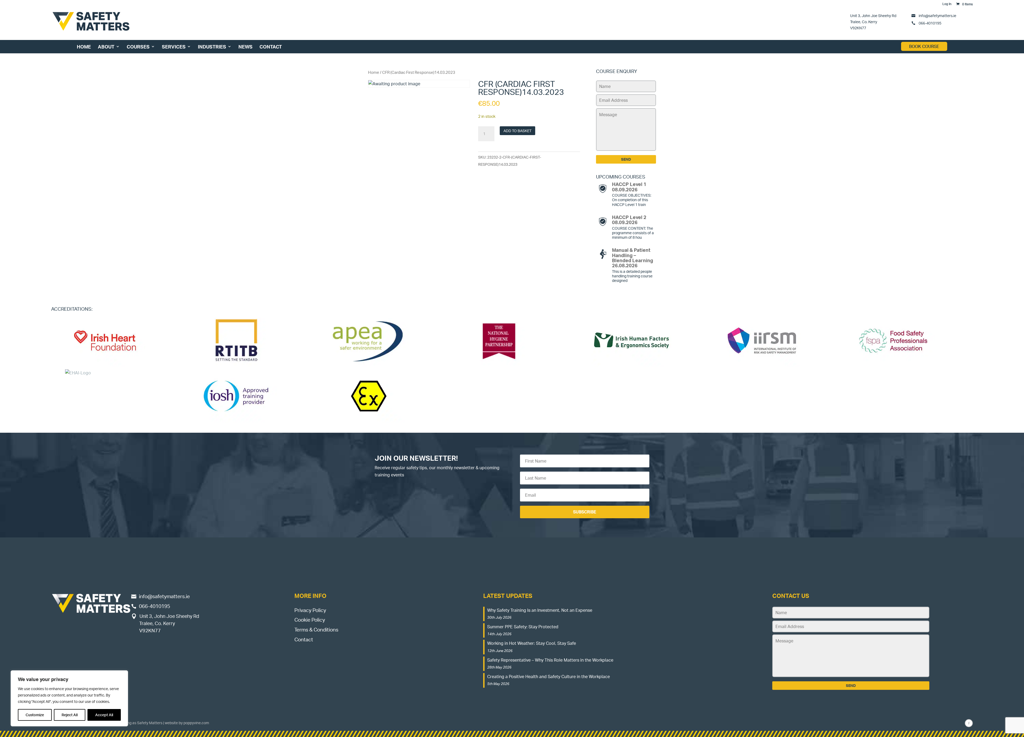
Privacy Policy (310, 610)
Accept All (104, 714)
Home (84, 47)
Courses (138, 47)
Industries (212, 47)
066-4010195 (929, 23)
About (106, 47)
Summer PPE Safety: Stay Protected (522, 626)
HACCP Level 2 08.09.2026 (629, 219)
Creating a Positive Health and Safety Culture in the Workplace (548, 676)
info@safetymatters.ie (937, 15)
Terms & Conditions (316, 629)
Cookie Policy (309, 620)
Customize (35, 714)
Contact (270, 47)
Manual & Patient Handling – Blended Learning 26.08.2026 (632, 257)
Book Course (924, 46)
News (245, 47)
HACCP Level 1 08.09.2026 (629, 186)
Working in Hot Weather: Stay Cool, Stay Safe (531, 643)
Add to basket (517, 130)
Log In (946, 4)
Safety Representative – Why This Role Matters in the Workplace (550, 660)
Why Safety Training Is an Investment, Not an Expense (539, 610)
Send (626, 159)
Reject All (70, 714)
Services (174, 47)
